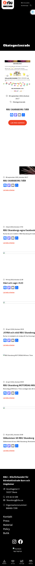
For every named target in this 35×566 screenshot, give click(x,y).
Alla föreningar (24, 5)
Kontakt (7, 516)
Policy (6, 529)
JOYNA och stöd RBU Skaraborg (19, 332)
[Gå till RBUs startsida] (7, 4)
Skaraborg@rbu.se (14, 500)
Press (6, 520)
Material (8, 525)
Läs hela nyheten (17, 122)
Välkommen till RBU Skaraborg (18, 438)
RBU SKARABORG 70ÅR (17, 109)
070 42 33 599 (12, 497)
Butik (6, 533)
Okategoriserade (19, 102)
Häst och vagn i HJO (13, 282)
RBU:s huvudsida (25, 3)
